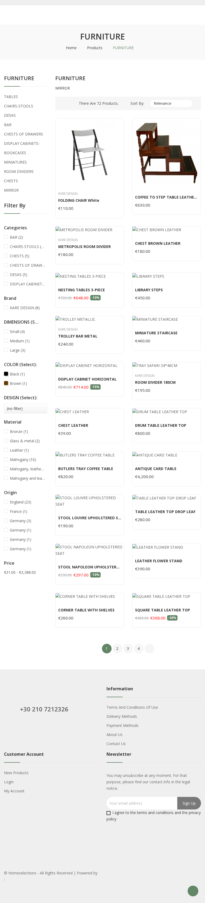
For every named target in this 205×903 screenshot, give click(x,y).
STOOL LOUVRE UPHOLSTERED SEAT (89, 518)
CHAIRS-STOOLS (18, 105)
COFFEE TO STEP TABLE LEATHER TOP (166, 197)
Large (17, 350)
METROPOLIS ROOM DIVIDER (84, 246)
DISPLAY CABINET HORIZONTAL (87, 379)
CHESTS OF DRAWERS (23, 134)
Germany (20, 520)
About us (115, 734)
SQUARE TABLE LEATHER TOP (162, 610)
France (18, 511)
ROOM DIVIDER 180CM (155, 382)
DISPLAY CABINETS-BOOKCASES (22, 148)
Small (17, 331)
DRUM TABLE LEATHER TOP (160, 425)
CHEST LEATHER (73, 425)
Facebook (9, 729)
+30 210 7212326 (44, 709)
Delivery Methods (122, 716)
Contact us (116, 743)
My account (14, 790)
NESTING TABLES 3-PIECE (81, 290)
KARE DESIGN (25, 307)
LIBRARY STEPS (149, 290)
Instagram (45, 729)
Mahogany (23, 459)
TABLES (11, 96)
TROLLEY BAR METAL (77, 336)
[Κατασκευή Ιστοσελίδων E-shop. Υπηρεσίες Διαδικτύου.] (16, 880)
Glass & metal (25, 440)
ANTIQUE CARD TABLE (155, 468)
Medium (20, 340)
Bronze (19, 431)
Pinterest (33, 729)
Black (17, 374)
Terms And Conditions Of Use (132, 707)
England (20, 502)
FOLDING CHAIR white (78, 200)
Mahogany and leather (27, 478)
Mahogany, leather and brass (27, 468)
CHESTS (11, 180)
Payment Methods (123, 725)
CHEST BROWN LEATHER (157, 243)
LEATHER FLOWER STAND (158, 561)
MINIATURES (15, 162)
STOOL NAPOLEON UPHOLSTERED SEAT (89, 567)
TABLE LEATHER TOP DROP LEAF (165, 511)
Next (149, 648)
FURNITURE (19, 79)
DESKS (10, 115)
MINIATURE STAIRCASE (156, 333)
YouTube (21, 729)
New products (16, 772)
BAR (7, 124)
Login (9, 781)
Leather (19, 450)
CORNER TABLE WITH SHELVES (86, 610)
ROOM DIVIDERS (19, 171)
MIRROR (11, 190)
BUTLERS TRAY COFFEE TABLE (85, 468)
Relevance (171, 103)
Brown (18, 383)
